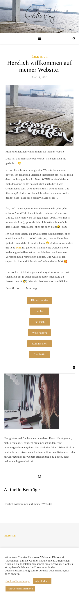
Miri (18, 247)
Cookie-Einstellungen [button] (18, 581)
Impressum (10, 535)
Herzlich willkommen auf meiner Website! (28, 503)
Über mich (39, 57)
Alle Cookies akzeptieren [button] (20, 588)
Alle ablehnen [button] (42, 581)
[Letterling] (39, 14)
